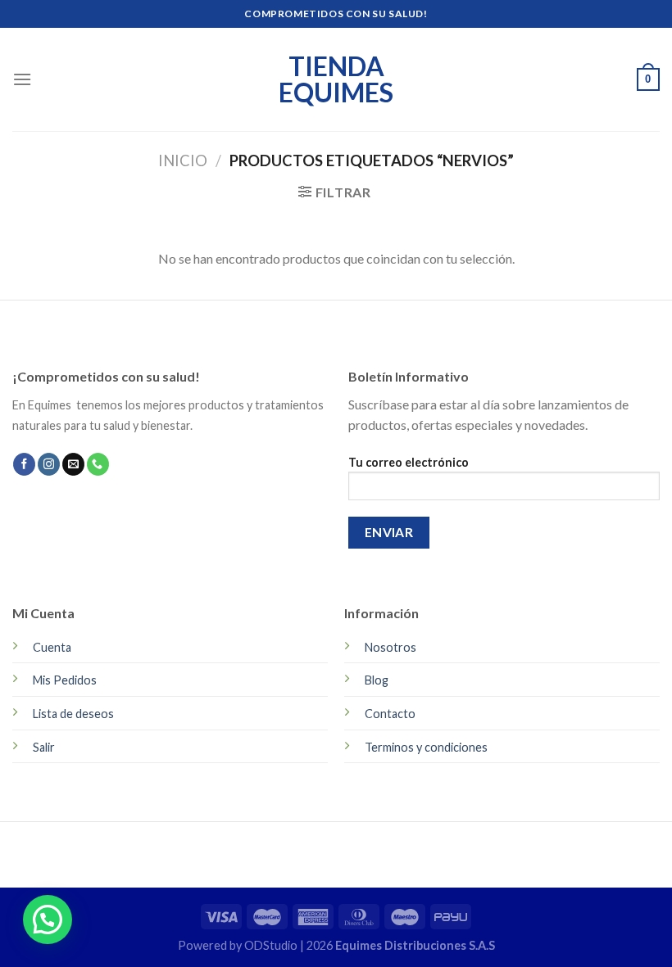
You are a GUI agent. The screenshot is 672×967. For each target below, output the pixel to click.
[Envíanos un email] (73, 464)
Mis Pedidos (65, 680)
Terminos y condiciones (426, 747)
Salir (44, 747)
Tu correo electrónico (408, 462)
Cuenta (52, 647)
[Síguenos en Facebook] (24, 464)
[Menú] (22, 79)
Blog (376, 680)
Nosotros (390, 647)
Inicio (182, 160)
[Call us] (98, 464)
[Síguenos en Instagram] (49, 464)
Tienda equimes (336, 79)
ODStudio (272, 945)
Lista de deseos (73, 714)
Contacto (390, 714)
